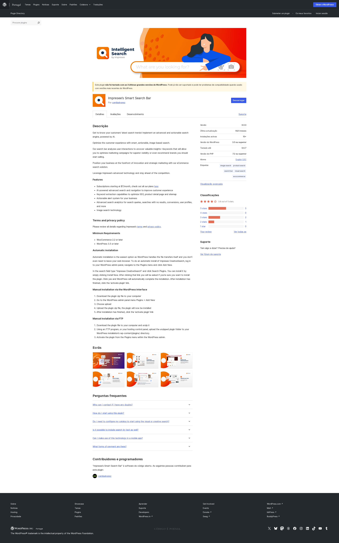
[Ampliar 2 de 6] (155, 355)
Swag (206, 516)
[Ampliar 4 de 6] (121, 374)
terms (139, 226)
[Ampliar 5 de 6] (155, 374)
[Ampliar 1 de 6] (121, 355)
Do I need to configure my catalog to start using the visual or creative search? (131, 421)
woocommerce (239, 176)
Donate (207, 512)
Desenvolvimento (135, 114)
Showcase (79, 504)
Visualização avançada (211, 184)
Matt (270, 508)
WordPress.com (275, 504)
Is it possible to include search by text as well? (115, 430)
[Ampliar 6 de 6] (189, 374)
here (156, 186)
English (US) (241, 159)
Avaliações (115, 114)
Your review (206, 231)
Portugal (39, 529)
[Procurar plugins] (38, 22)
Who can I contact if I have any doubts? (113, 405)
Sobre (13, 504)
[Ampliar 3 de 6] (189, 355)
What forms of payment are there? (109, 446)
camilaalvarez (118, 102)
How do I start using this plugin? (108, 413)
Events (206, 508)
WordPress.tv (146, 516)
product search (239, 166)
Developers (144, 512)
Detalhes (99, 114)
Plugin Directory (18, 13)
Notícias (14, 508)
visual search (240, 171)
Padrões (78, 516)
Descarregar (239, 100)
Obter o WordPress (325, 4)
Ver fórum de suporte (210, 254)
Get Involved (208, 504)
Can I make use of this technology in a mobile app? (118, 438)
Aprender (143, 504)
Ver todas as (240, 231)
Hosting (14, 512)
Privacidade (16, 516)
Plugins (78, 512)
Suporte (242, 114)
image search (225, 166)
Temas (78, 508)
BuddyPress (273, 516)
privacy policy (154, 226)
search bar (228, 171)
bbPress (271, 512)
